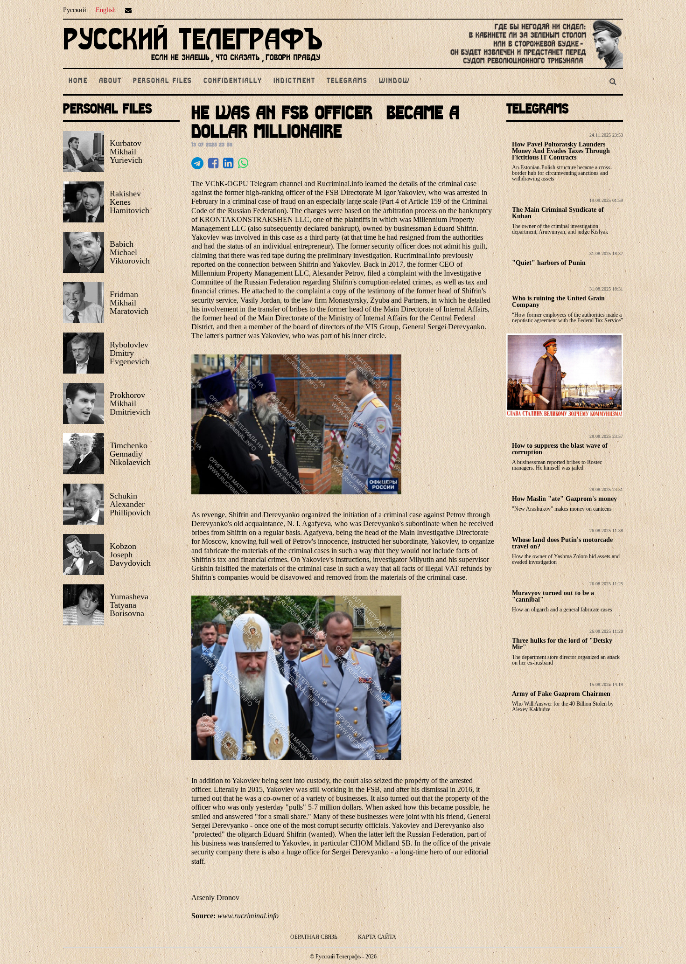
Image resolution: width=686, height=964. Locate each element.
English (106, 10)
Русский (74, 10)
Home (78, 81)
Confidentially (232, 81)
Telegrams (347, 81)
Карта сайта (377, 937)
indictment (294, 81)
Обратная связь (313, 937)
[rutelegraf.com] (192, 64)
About (110, 81)
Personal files (162, 81)
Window (394, 81)
